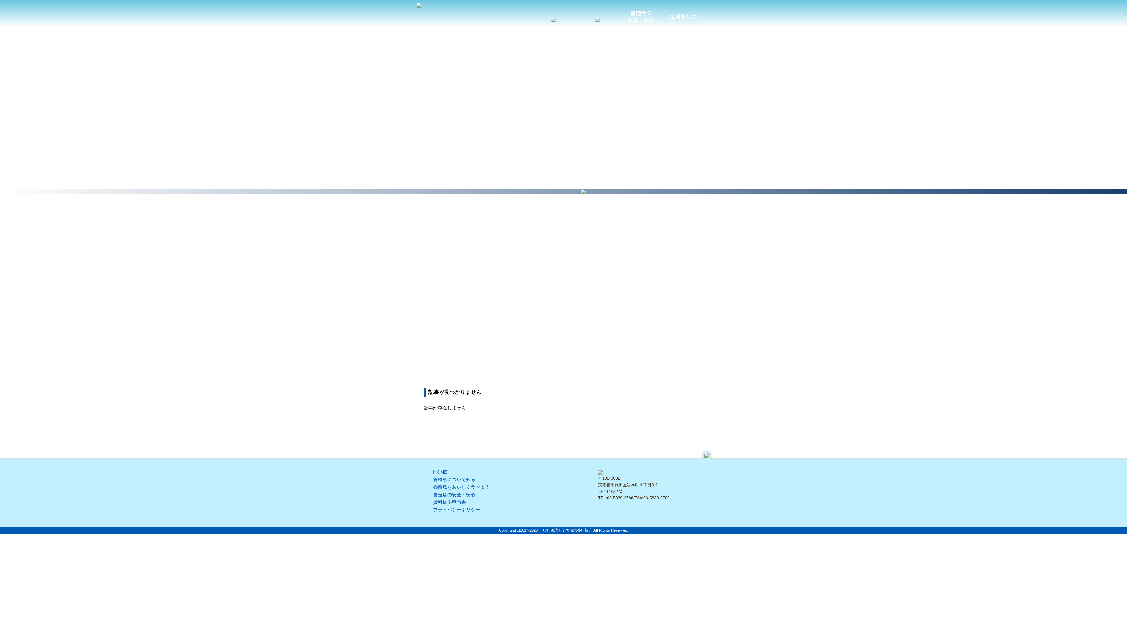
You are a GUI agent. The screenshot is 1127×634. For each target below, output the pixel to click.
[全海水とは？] (685, 16)
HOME (440, 472)
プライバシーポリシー (456, 509)
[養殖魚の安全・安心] (641, 16)
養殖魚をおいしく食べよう (461, 487)
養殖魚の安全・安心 (454, 494)
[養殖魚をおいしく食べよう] (597, 18)
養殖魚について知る (454, 479)
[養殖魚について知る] (553, 18)
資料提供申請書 (449, 502)
